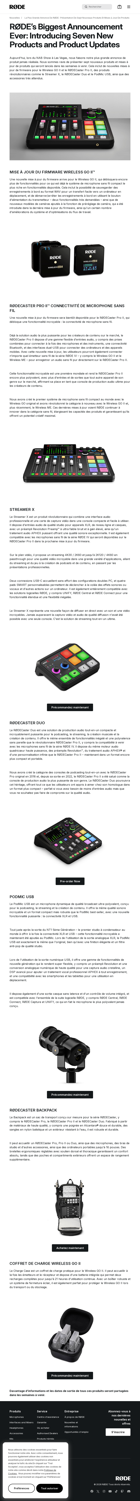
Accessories (16, 1433)
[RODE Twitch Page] (122, 1491)
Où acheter (43, 1427)
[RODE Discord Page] (128, 1491)
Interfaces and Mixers (21, 1422)
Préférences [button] (21, 1488)
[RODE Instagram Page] (104, 1491)
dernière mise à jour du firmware (54, 208)
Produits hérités (45, 1438)
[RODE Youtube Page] (110, 1491)
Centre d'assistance (48, 1417)
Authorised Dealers (47, 1433)
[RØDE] (17, 7)
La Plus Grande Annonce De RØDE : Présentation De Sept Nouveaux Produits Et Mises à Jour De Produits (77, 18)
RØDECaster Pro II (80, 70)
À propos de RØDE (75, 1417)
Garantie (41, 1422)
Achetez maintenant (70, 1248)
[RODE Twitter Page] (98, 1491)
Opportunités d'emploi (77, 1432)
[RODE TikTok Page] (116, 1491)
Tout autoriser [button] (49, 1488)
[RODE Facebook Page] (91, 1491)
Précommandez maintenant (70, 707)
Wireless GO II (51, 70)
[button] (119, 7)
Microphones (17, 1417)
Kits (11, 1438)
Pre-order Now (70, 881)
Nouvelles (15, 18)
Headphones (16, 1427)
